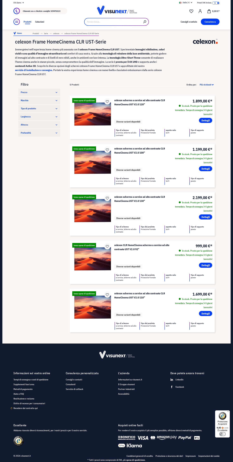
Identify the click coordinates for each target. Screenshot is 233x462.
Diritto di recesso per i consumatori (29, 403)
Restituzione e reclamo (23, 398)
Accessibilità (123, 393)
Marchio (24, 100)
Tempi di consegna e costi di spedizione (30, 379)
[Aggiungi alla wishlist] (107, 101)
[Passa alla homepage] (116, 11)
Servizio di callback (74, 389)
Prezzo (24, 92)
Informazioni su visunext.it (130, 379)
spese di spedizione (135, 460)
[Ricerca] (145, 22)
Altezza (24, 124)
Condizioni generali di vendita (139, 456)
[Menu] (16, 22)
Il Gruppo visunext (126, 384)
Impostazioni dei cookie (209, 456)
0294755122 (55, 11)
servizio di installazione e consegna (33, 70)
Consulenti (70, 384)
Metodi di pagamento (22, 389)
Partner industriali (126, 389)
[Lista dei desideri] (191, 11)
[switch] (222, 434)
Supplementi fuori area (23, 384)
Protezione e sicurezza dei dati (169, 456)
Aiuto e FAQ (18, 393)
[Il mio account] (200, 11)
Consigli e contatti (74, 379)
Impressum (190, 456)
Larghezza (26, 116)
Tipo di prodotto (28, 108)
